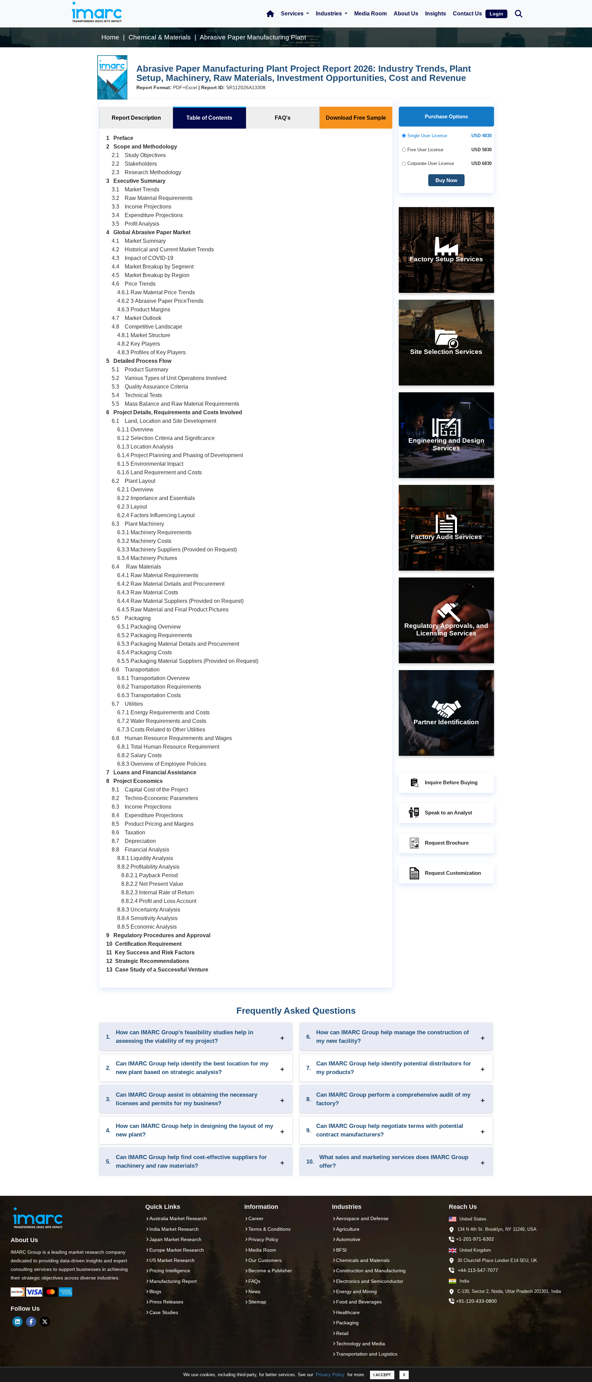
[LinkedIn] (17, 1322)
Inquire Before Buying (451, 782)
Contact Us (467, 13)
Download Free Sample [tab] (356, 118)
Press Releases (166, 1301)
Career (255, 1218)
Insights (435, 13)
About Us (406, 13)
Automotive (348, 1239)
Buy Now (446, 180)
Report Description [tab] (136, 118)
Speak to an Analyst (448, 812)
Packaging (347, 1322)
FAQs (254, 1281)
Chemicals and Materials (363, 1260)
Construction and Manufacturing (371, 1270)
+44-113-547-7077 (478, 1270)
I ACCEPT (382, 1375)
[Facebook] (31, 1322)
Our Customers (265, 1260)
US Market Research (172, 1260)
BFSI (341, 1250)
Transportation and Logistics (366, 1354)
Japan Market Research (175, 1239)
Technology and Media (360, 1343)
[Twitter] (45, 1322)
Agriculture (347, 1229)
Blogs (155, 1291)
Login (496, 13)
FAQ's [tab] (283, 118)
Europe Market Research (176, 1250)
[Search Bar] (518, 13)
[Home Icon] (270, 13)
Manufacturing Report (173, 1281)
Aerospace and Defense (362, 1218)
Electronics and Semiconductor (369, 1281)
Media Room (370, 13)
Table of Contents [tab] (209, 118)
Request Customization (453, 873)
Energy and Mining (356, 1291)
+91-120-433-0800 (476, 1301)
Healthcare (348, 1312)
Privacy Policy (330, 1374)
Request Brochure (447, 843)
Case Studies (163, 1312)
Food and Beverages (359, 1301)
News (254, 1291)
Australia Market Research (178, 1218)
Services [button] (293, 13)
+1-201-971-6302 (475, 1239)
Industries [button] (329, 13)
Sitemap (257, 1301)
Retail (342, 1333)
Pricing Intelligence (169, 1270)
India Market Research (174, 1229)
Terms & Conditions (269, 1229)
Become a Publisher (270, 1270)
